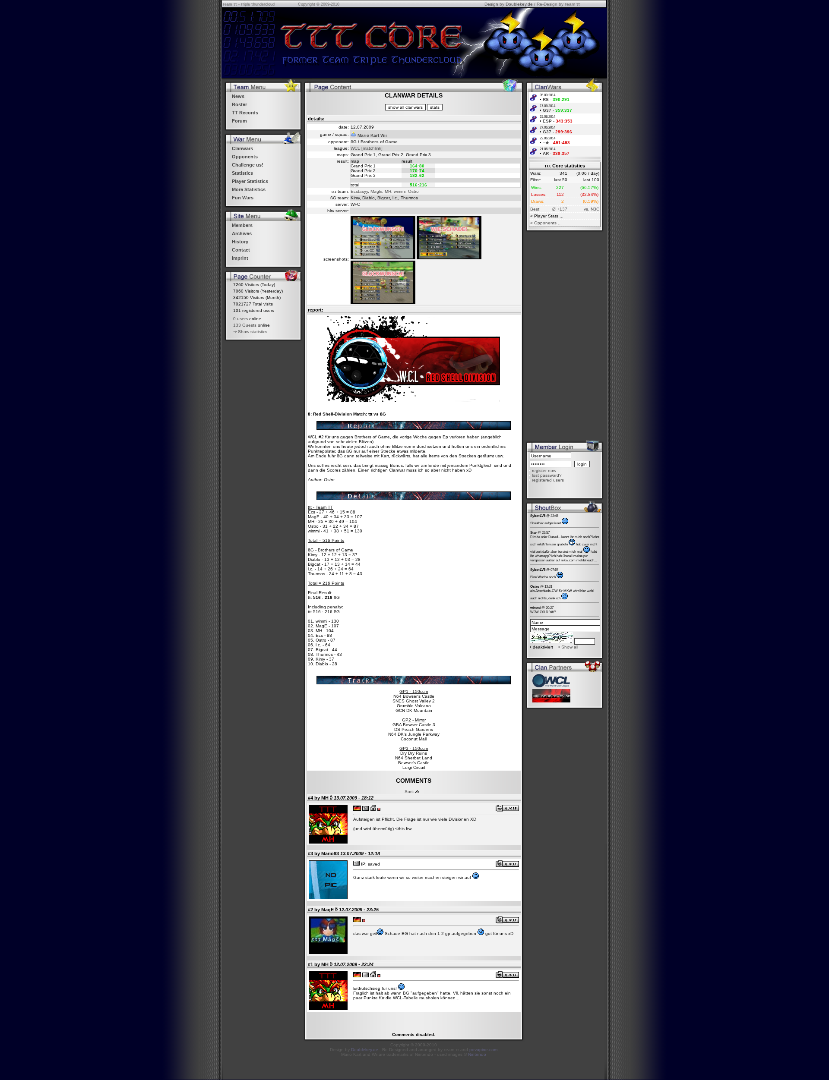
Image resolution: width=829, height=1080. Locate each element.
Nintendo (477, 1054)
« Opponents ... (546, 222)
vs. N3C (591, 209)
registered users (548, 480)
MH (388, 191)
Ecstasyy (359, 191)
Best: (535, 209)
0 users (240, 318)
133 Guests (244, 325)
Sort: (409, 791)
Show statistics (252, 331)
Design (491, 4)
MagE (376, 191)
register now (544, 470)
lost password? (547, 475)
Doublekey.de (519, 4)
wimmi (399, 191)
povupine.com (483, 1049)
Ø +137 (559, 209)
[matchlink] (372, 148)
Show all (569, 647)
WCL (355, 148)
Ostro (413, 191)
